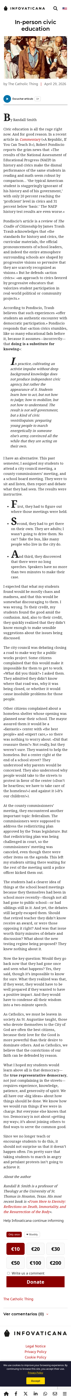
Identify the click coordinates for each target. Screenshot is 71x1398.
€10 (15, 1248)
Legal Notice (36, 1346)
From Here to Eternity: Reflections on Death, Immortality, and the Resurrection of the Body (34, 1206)
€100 (35, 1262)
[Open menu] (64, 1394)
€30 (55, 1248)
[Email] (55, 1394)
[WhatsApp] (45, 1394)
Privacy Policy (35, 1352)
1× (37, 99)
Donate (35, 1282)
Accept (35, 1380)
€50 (15, 1262)
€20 (35, 1248)
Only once (14, 1234)
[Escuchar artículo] (7, 99)
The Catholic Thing (18, 1299)
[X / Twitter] (25, 1394)
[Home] (6, 1394)
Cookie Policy (35, 1357)
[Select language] (65, 8)
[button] (35, 1314)
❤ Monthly (32, 1234)
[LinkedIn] (35, 1394)
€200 (55, 1262)
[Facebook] (16, 1394)
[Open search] (55, 8)
